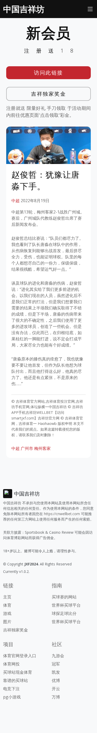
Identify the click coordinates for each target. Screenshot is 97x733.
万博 (56, 697)
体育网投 (11, 664)
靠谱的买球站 (15, 680)
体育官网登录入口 (19, 655)
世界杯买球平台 (66, 605)
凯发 (56, 672)
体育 (7, 605)
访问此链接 (48, 72)
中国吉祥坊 (23, 8)
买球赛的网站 (64, 597)
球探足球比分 (64, 613)
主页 (7, 597)
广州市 (27, 448)
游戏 (7, 613)
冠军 (56, 664)
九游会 (58, 655)
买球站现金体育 (17, 672)
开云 (56, 688)
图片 (7, 621)
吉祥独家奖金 (48, 93)
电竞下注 (11, 688)
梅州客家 (42, 448)
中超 (15, 200)
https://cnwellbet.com (62, 513)
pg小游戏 (12, 697)
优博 (56, 680)
